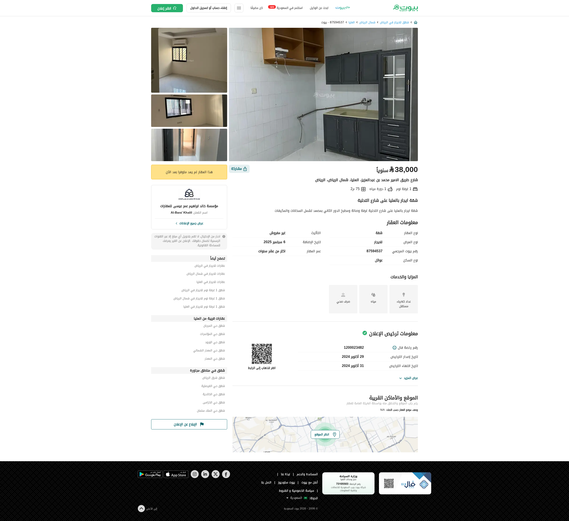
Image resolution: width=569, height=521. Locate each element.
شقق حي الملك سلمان (211, 411)
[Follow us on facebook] (226, 477)
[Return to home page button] (405, 8)
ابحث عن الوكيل (319, 8)
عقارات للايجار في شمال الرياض (205, 274)
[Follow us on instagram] (194, 477)
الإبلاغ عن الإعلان (185, 424)
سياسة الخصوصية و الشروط (296, 491)
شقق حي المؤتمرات (212, 334)
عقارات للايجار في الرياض (209, 266)
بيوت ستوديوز (286, 482)
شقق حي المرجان (214, 326)
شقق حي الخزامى (214, 403)
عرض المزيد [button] (411, 378)
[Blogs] (342, 8)
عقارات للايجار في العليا (210, 282)
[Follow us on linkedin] (205, 477)
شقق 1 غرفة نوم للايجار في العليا (204, 307)
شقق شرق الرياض (213, 378)
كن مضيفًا (256, 8)
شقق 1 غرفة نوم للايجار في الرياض (203, 291)
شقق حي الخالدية (214, 395)
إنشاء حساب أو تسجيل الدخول (208, 8)
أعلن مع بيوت (309, 482)
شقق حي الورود (215, 343)
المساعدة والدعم (307, 474)
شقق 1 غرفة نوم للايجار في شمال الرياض (199, 299)
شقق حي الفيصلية (213, 386)
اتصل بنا (266, 482)
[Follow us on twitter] (215, 477)
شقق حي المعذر (215, 359)
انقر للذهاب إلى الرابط (262, 368)
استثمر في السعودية (286, 7)
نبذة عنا (285, 474)
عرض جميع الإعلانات (191, 223)
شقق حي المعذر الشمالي (209, 351)
